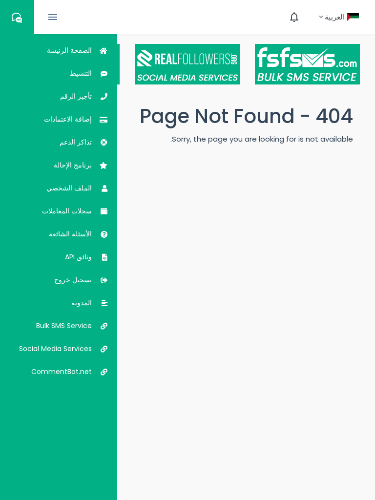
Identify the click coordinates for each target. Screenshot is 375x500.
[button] (339, 17)
